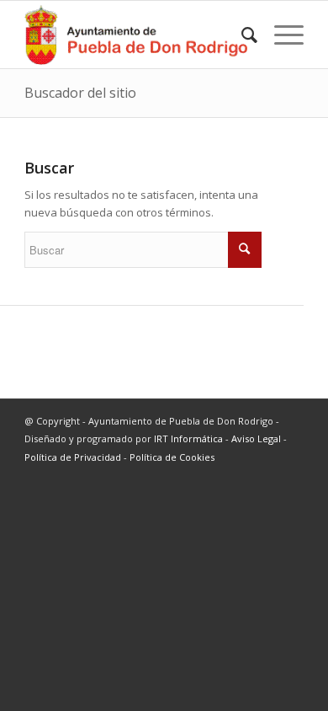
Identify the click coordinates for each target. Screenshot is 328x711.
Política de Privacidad (72, 457)
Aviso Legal (256, 438)
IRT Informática (188, 438)
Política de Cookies (172, 457)
